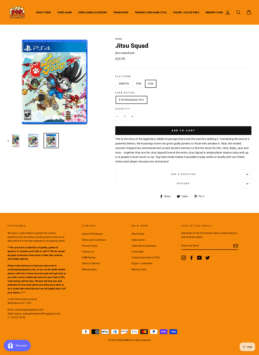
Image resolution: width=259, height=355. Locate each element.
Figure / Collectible (186, 12)
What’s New (43, 12)
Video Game (64, 12)
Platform (123, 76)
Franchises (121, 12)
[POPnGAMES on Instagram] (183, 257)
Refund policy (89, 269)
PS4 (150, 83)
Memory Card (214, 12)
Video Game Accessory (92, 12)
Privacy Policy (89, 246)
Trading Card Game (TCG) (151, 12)
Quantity (122, 109)
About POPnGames (92, 234)
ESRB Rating (88, 257)
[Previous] (10, 140)
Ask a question (183, 174)
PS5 (138, 83)
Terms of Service (91, 263)
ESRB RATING (125, 93)
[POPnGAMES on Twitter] (207, 257)
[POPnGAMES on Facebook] (191, 257)
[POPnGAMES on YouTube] (199, 257)
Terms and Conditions (94, 240)
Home (118, 39)
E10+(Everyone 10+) (131, 99)
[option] (55, 82)
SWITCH (124, 83)
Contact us (88, 251)
